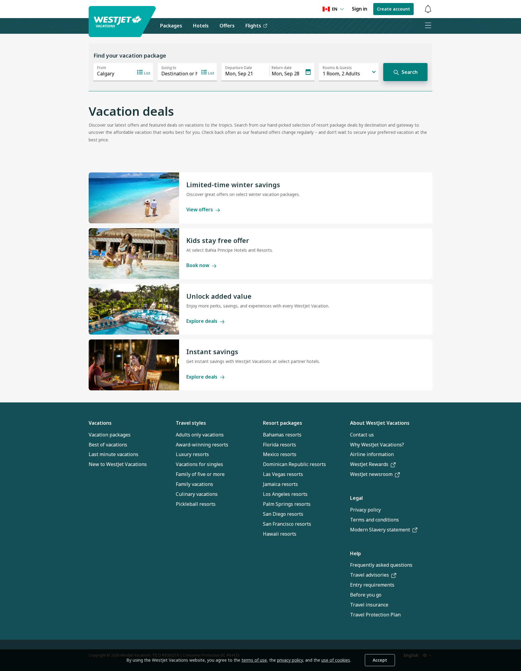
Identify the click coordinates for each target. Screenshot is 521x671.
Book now (197, 265)
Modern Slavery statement (380, 529)
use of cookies (335, 660)
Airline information (372, 454)
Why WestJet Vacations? (377, 444)
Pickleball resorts (196, 504)
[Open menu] (427, 25)
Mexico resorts (279, 454)
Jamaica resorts (280, 484)
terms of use (254, 660)
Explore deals (201, 321)
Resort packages (282, 423)
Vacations (100, 423)
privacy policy (290, 660)
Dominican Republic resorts (294, 464)
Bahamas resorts (282, 434)
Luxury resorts (192, 454)
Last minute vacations (113, 454)
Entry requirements (372, 584)
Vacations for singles (199, 464)
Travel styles (191, 423)
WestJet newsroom (371, 474)
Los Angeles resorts (285, 494)
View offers (199, 209)
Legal (356, 498)
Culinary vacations (197, 494)
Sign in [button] (359, 8)
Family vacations (194, 484)
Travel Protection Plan (375, 614)
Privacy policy (365, 509)
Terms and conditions (374, 519)
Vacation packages (110, 434)
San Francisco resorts (287, 524)
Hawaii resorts (279, 534)
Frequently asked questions (381, 565)
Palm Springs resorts (287, 504)
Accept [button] (380, 660)
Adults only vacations (200, 434)
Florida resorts (279, 444)
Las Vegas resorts (283, 474)
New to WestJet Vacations (118, 464)
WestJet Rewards (369, 464)
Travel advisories (369, 575)
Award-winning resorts (202, 444)
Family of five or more (200, 474)
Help (355, 553)
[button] (428, 9)
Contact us (362, 434)
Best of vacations (108, 444)
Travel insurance (369, 604)
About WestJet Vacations (379, 423)
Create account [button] (393, 9)
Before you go (365, 594)
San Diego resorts (283, 514)
